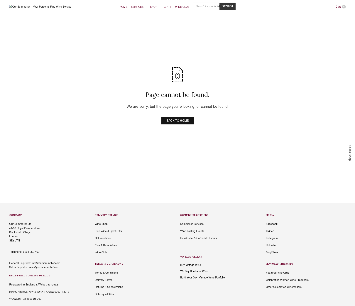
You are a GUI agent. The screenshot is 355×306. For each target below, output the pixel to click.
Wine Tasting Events (192, 231)
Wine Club (101, 252)
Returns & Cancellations (109, 287)
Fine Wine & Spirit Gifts (108, 231)
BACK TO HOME (177, 120)
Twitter (270, 231)
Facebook (272, 224)
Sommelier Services (192, 224)
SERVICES (137, 7)
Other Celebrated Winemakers (284, 287)
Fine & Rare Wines (106, 245)
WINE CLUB (182, 7)
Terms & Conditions (106, 272)
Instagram (272, 238)
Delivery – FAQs (104, 294)
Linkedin (271, 245)
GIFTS (167, 7)
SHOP (153, 7)
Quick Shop (350, 153)
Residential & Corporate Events (198, 238)
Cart (340, 6)
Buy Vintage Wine (190, 265)
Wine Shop (101, 224)
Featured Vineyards (277, 272)
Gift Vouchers (103, 238)
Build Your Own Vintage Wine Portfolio (202, 277)
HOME (123, 7)
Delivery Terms (103, 280)
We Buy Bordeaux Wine (194, 271)
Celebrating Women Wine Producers (287, 280)
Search (227, 6)
